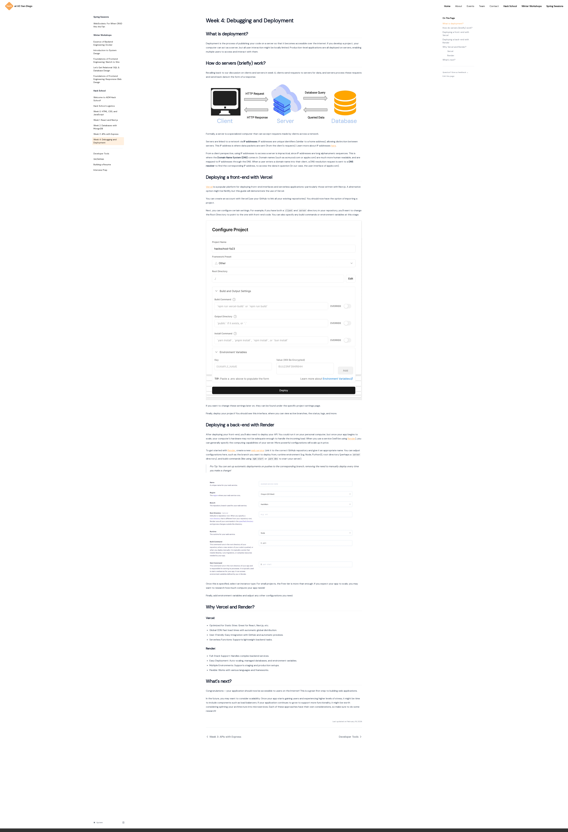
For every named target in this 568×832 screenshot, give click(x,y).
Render (351, 438)
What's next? (449, 59)
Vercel (209, 186)
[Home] (19, 6)
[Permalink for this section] (251, 34)
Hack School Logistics (104, 106)
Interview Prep (100, 170)
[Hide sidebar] (123, 822)
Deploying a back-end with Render (456, 41)
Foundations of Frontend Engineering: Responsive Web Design (107, 79)
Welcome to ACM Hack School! (104, 99)
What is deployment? (453, 23)
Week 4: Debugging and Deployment (105, 141)
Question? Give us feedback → (455, 72)
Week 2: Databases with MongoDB (105, 127)
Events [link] (470, 6)
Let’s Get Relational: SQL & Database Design (106, 69)
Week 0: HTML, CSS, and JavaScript (105, 113)
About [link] (458, 6)
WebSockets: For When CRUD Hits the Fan (107, 25)
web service (257, 450)
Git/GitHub (98, 159)
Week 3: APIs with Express (105, 134)
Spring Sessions (554, 6)
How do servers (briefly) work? (457, 27)
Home (447, 6)
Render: (451, 55)
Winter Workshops (532, 6)
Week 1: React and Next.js (105, 120)
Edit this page (448, 76)
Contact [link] (494, 6)
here (333, 145)
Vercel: (450, 51)
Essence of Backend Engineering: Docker (103, 43)
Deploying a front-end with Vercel (456, 34)
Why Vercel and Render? (454, 47)
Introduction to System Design (105, 52)
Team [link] (482, 6)
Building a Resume (102, 164)
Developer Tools (101, 153)
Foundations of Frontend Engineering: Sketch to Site (106, 60)
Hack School (510, 6)
